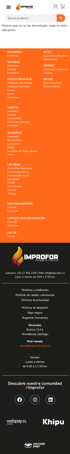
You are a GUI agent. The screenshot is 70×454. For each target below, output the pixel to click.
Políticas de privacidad (35, 300)
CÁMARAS (48, 65)
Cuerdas (11, 114)
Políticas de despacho (35, 307)
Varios (10, 154)
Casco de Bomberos (18, 171)
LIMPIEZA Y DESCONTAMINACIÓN (26, 218)
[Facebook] (19, 399)
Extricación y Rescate (18, 122)
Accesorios (13, 97)
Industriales (13, 72)
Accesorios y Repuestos (55, 55)
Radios (11, 147)
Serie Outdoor (14, 186)
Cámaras (48, 72)
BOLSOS (48, 79)
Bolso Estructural (52, 83)
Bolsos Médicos (51, 86)
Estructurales (50, 59)
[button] (8, 7)
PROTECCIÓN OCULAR (19, 79)
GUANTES (12, 107)
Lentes (10, 93)
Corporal (12, 221)
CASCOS (11, 232)
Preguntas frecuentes (35, 317)
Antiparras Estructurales (19, 83)
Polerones (12, 211)
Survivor (11, 190)
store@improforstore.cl (35, 346)
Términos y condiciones (35, 290)
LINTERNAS (14, 164)
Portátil (11, 182)
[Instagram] (35, 399)
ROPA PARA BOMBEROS (20, 203)
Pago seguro (35, 312)
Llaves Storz (13, 143)
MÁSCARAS (13, 62)
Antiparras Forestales (18, 86)
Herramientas (14, 140)
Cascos (11, 236)
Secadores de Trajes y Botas (22, 151)
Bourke (11, 90)
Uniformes (12, 225)
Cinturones (13, 136)
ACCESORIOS (14, 132)
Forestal (11, 69)
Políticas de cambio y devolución (35, 295)
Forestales (12, 125)
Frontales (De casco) (18, 175)
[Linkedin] (50, 399)
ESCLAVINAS (14, 52)
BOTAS (47, 52)
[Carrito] (62, 6)
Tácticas (11, 193)
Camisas (11, 207)
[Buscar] (61, 18)
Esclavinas (12, 55)
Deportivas (13, 65)
